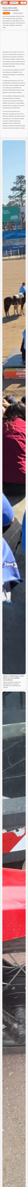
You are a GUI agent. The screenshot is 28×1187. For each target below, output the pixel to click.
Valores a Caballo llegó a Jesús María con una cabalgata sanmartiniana (13, 678)
